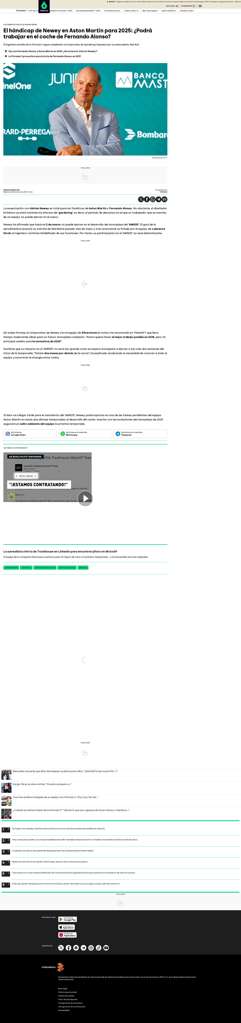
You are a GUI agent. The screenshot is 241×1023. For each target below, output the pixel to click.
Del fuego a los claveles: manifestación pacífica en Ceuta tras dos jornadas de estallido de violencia (58, 828)
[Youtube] (106, 950)
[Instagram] (91, 950)
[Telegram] (159, 199)
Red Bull (83, 567)
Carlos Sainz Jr (131, 10)
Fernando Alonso (112, 10)
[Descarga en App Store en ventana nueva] (66, 929)
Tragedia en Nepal (122, 2)
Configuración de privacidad (70, 1003)
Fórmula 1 (26, 567)
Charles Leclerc (187, 10)
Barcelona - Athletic (233, 2)
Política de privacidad (67, 992)
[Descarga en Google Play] (67, 921)
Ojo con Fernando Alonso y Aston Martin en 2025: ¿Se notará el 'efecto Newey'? (52, 51)
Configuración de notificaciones (71, 1007)
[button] (141, 199)
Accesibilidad (63, 1010)
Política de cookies (66, 996)
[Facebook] (68, 950)
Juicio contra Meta (138, 2)
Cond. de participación (67, 999)
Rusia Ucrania (165, 2)
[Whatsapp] (76, 950)
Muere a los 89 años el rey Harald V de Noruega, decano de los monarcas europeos (49, 862)
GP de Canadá (36, 10)
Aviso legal (62, 989)
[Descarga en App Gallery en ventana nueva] (67, 937)
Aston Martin (11, 567)
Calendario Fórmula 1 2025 (59, 10)
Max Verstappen (150, 10)
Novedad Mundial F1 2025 (88, 10)
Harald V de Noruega (195, 2)
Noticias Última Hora (45, 567)
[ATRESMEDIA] (120, 968)
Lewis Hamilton (169, 10)
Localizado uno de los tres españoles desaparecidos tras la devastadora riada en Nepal (52, 850)
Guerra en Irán (153, 2)
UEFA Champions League (214, 2)
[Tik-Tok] (99, 950)
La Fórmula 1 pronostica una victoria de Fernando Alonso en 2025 (44, 56)
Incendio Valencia (179, 2)
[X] (61, 950)
